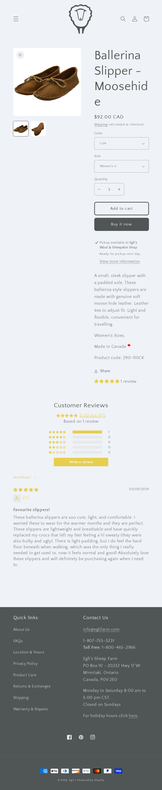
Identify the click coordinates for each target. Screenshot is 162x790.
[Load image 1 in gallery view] (20, 128)
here (133, 715)
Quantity (101, 179)
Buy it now (121, 224)
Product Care (24, 675)
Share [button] (105, 371)
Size (97, 156)
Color (98, 133)
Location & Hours (28, 652)
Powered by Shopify (90, 780)
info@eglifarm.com (101, 629)
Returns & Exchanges (32, 686)
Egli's (72, 780)
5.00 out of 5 (92, 415)
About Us (21, 630)
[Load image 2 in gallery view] (38, 128)
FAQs (18, 641)
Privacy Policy (25, 664)
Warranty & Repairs (30, 709)
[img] (26, 490)
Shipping (101, 124)
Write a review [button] (81, 462)
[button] (16, 19)
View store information (120, 261)
